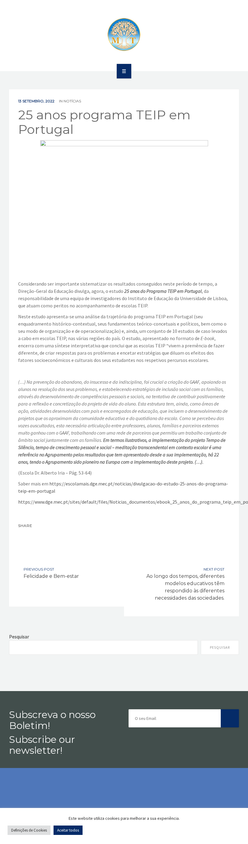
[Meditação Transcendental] (124, 34)
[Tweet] (37, 536)
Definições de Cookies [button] (29, 830)
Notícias (72, 101)
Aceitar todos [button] (68, 830)
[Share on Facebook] (24, 536)
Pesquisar (19, 637)
